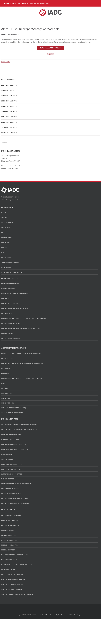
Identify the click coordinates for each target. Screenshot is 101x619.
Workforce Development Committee (16, 499)
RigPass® (5, 373)
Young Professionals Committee (15, 503)
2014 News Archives (9, 101)
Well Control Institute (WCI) (13, 408)
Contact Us (6, 267)
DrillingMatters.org (10, 304)
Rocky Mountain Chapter (12, 574)
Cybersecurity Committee (12, 439)
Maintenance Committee (11, 464)
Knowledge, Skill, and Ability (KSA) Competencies (21, 378)
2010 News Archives (9, 122)
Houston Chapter (9, 540)
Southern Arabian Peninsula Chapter (17, 594)
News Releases (7, 333)
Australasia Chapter (10, 525)
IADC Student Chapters (11, 515)
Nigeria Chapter (8, 550)
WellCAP (4, 388)
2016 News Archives (9, 90)
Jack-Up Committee (9, 459)
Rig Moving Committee (10, 469)
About (4, 218)
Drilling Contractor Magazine (14, 308)
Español (50, 54)
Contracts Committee (11, 434)
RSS (57, 607)
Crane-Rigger (7, 358)
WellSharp (5, 398)
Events (4, 247)
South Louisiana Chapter (12, 584)
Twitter (48, 608)
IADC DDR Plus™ (7, 313)
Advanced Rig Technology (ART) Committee (19, 430)
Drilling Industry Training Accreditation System (22, 363)
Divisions (5, 242)
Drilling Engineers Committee (13, 444)
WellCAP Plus (6, 393)
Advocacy (5, 228)
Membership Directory (10, 323)
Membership (6, 257)
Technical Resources (10, 262)
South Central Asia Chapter (13, 579)
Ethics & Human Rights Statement (56, 615)
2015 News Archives (9, 96)
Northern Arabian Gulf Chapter (14, 555)
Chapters (5, 232)
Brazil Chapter (7, 530)
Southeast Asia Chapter (11, 589)
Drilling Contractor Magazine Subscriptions (20, 328)
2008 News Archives (9, 127)
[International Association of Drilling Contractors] (10, 189)
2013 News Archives (9, 106)
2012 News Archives (9, 111)
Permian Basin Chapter (10, 570)
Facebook (43, 608)
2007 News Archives (9, 133)
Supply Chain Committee (11, 474)
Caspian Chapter (8, 535)
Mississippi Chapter (9, 545)
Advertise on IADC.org (10, 338)
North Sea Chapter (9, 560)
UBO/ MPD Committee (10, 489)
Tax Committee (7, 479)
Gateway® (5, 368)
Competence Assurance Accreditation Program (21, 354)
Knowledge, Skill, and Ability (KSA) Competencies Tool (23, 318)
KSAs (3, 383)
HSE (2, 252)
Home (3, 213)
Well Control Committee (12, 494)
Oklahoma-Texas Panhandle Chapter (16, 565)
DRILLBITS (5, 299)
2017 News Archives (9, 85)
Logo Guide (81, 615)
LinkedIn (52, 607)
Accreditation (7, 223)
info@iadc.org (12, 168)
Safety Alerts (5, 62)
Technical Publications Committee (16, 484)
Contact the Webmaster (11, 272)
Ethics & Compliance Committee (14, 449)
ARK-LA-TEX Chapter (9, 520)
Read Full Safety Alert (50, 48)
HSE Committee (7, 454)
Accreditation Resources (12, 413)
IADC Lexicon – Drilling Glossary (14, 294)
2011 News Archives (9, 117)
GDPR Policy (72, 615)
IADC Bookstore (8, 289)
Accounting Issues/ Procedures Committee (19, 425)
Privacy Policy (39, 615)
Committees (6, 237)
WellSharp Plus (7, 403)
